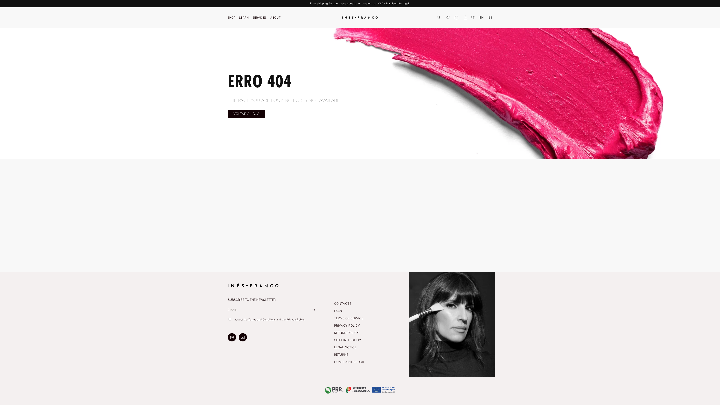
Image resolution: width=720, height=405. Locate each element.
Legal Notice (345, 347)
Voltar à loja (246, 114)
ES (490, 17)
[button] (439, 17)
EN (481, 17)
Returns (341, 354)
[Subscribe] (311, 309)
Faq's (338, 311)
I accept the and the (268, 319)
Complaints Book (349, 362)
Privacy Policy (295, 319)
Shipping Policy (347, 340)
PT (473, 17)
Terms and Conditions (262, 319)
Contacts (343, 303)
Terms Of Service (349, 318)
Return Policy (346, 333)
